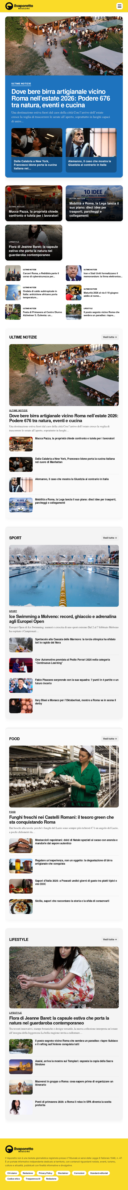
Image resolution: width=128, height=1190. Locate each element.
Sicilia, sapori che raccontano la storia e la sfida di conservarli (72, 901)
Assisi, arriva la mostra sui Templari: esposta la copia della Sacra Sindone (74, 1062)
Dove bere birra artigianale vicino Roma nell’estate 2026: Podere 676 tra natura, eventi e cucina (60, 98)
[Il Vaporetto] (19, 6)
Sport (15, 538)
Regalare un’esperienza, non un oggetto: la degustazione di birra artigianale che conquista (73, 862)
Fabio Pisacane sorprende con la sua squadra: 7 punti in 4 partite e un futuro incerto (76, 681)
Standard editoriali (99, 1173)
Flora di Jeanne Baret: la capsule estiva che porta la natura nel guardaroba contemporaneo (59, 1020)
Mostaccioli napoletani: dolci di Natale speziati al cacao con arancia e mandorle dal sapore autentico (76, 841)
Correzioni (79, 1173)
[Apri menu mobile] (119, 6)
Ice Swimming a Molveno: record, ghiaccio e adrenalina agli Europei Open (62, 619)
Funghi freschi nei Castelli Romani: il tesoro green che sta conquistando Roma (61, 820)
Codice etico (13, 1178)
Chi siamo (12, 1173)
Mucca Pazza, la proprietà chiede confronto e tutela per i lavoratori (75, 438)
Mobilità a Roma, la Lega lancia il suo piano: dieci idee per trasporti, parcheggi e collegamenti (75, 501)
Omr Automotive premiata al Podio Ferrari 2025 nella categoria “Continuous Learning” (72, 661)
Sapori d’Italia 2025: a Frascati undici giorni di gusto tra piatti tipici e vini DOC (76, 882)
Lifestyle (18, 939)
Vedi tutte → (110, 337)
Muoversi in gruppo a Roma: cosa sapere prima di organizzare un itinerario (74, 1083)
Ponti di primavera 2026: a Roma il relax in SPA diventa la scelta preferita (73, 1103)
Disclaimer (63, 1173)
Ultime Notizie (21, 83)
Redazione (28, 1173)
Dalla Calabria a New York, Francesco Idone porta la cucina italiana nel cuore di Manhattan (75, 460)
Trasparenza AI (33, 1178)
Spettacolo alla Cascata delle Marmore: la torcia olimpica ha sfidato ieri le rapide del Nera (75, 641)
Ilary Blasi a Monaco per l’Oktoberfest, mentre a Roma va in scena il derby (75, 701)
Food (14, 738)
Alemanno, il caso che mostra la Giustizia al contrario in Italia (71, 479)
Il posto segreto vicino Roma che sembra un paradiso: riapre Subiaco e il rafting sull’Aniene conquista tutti (76, 1042)
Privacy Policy (45, 1173)
